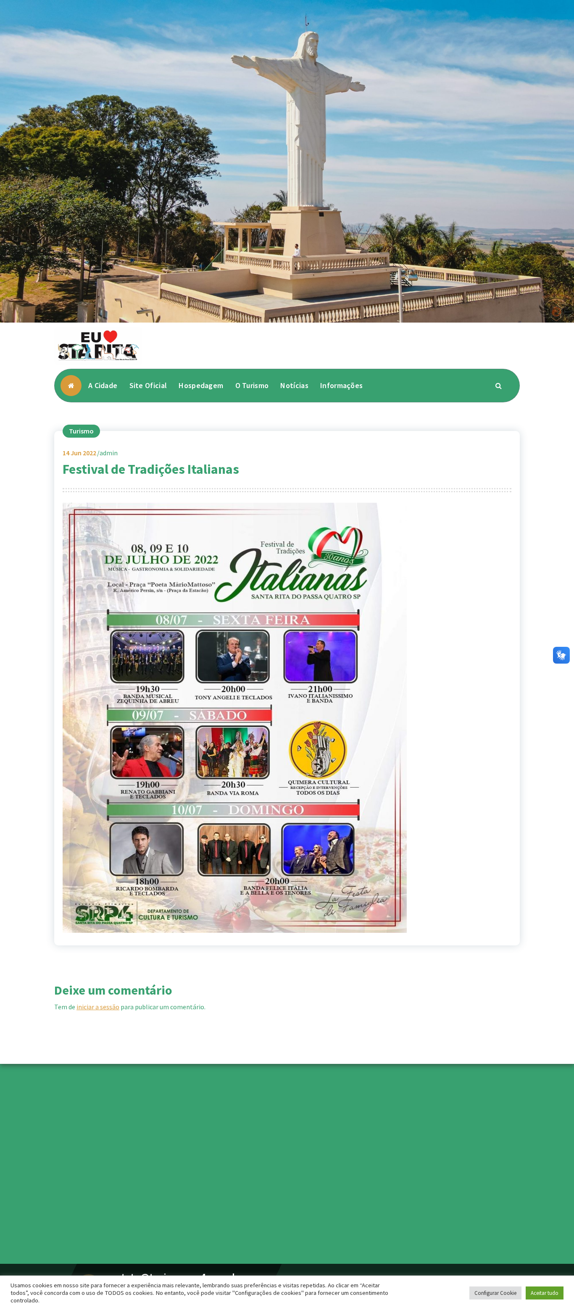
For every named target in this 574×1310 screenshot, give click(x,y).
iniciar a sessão (97, 1007)
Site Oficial (148, 385)
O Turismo (252, 385)
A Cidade (102, 385)
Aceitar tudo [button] (544, 1293)
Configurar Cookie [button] (495, 1293)
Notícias (294, 385)
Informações (341, 385)
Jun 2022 (79, 453)
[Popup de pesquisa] (498, 385)
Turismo (81, 431)
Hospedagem (201, 385)
